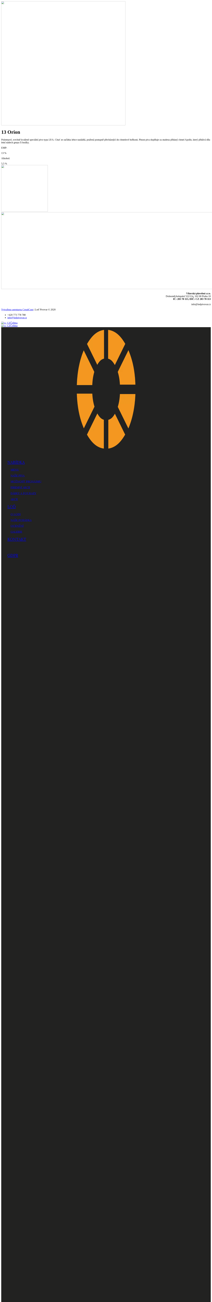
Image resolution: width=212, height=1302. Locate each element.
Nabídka (16, 462)
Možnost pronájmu (26, 481)
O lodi (16, 514)
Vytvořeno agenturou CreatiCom (17, 309)
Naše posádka (21, 520)
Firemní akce (20, 487)
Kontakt (16, 539)
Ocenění (17, 526)
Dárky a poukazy (23, 493)
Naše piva (18, 475)
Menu (15, 469)
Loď (11, 506)
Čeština (14, 323)
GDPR (12, 555)
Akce (14, 499)
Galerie (16, 531)
